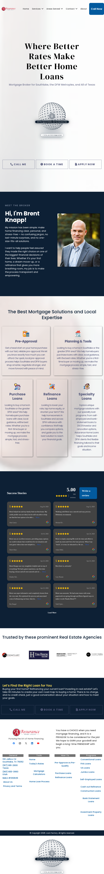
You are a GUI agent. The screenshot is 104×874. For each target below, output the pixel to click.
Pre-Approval (26, 341)
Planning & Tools (78, 341)
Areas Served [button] (53, 8)
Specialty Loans (87, 396)
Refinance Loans (52, 396)
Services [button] (36, 8)
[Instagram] (20, 743)
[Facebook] (14, 743)
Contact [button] (70, 8)
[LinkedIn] (32, 743)
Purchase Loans (17, 396)
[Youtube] (38, 743)
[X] (26, 743)
